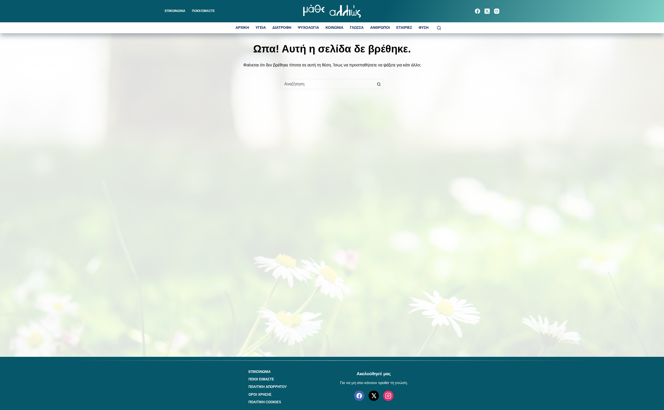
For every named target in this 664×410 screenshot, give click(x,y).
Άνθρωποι (380, 28)
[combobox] (327, 84)
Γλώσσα (357, 28)
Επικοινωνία (175, 11)
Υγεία (260, 28)
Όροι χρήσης (260, 395)
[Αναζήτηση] (439, 28)
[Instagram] (496, 11)
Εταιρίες (404, 28)
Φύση (423, 28)
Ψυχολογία (308, 28)
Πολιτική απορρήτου (267, 387)
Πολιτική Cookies (264, 402)
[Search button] (379, 84)
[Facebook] (477, 11)
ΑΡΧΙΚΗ (242, 28)
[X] (374, 396)
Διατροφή (281, 28)
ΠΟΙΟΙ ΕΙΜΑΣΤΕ (203, 11)
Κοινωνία (334, 28)
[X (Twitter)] (487, 11)
